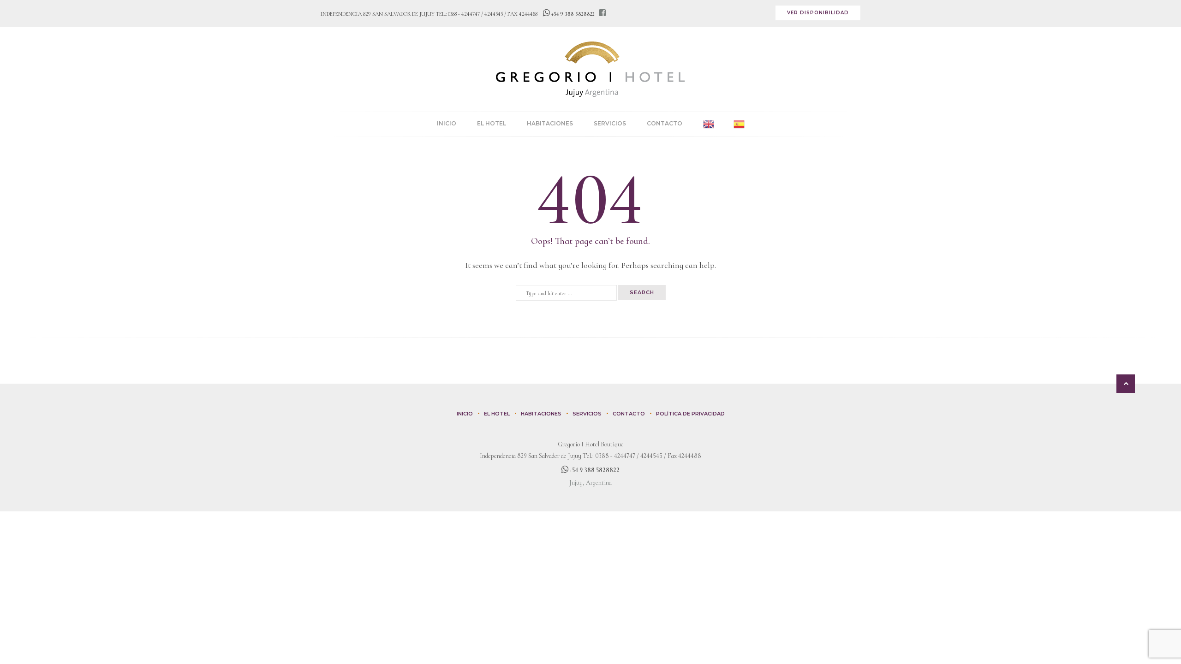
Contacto (664, 123)
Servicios (610, 123)
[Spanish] (739, 124)
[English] (708, 124)
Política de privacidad (690, 413)
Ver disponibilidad (818, 13)
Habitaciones (550, 123)
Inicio (446, 123)
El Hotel (491, 123)
